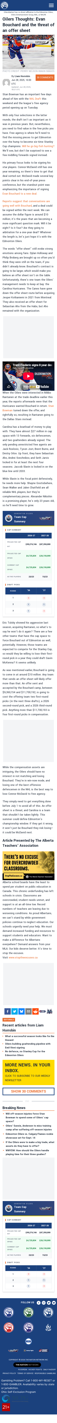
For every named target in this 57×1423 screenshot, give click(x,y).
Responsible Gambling (45, 1373)
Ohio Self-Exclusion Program (18, 1391)
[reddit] (35, 1011)
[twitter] (14, 1011)
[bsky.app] (21, 1011)
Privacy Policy (9, 1373)
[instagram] (44, 1303)
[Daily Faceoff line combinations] (42, 1011)
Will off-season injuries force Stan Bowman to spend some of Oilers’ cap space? (27, 1117)
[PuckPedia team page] (49, 1011)
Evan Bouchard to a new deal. (20, 194)
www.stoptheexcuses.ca (23, 957)
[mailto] (28, 1011)
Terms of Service (25, 1373)
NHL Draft (35, 99)
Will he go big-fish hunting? (38, 146)
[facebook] (7, 1011)
